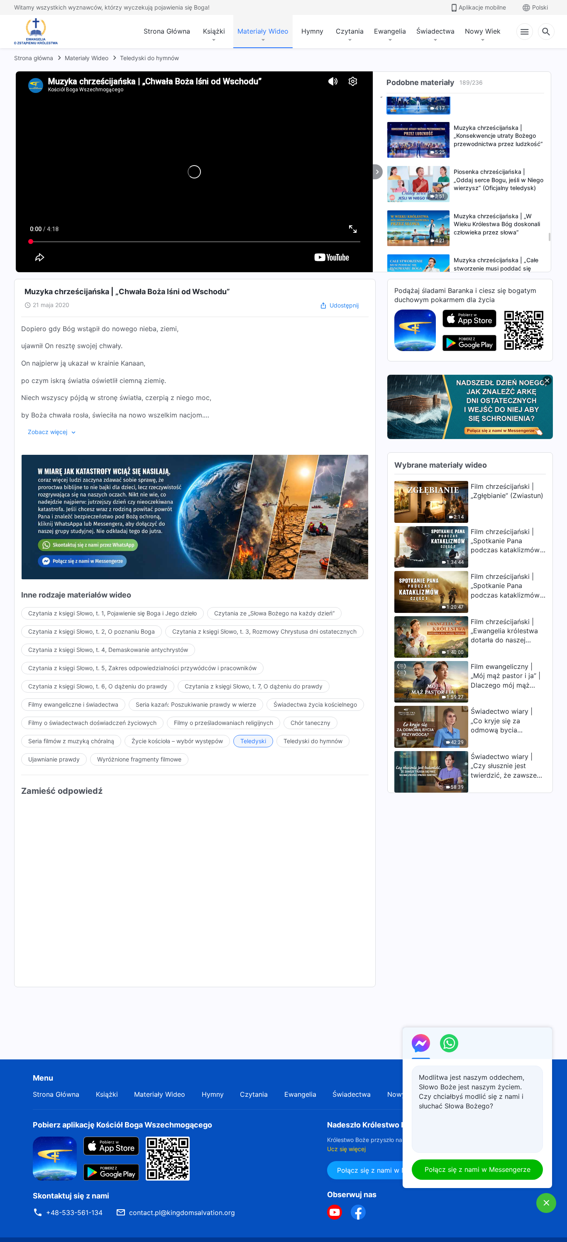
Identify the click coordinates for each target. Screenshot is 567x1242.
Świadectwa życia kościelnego (315, 704)
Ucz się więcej (346, 1148)
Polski (540, 7)
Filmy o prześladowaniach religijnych (223, 722)
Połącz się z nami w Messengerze (390, 1170)
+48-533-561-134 (74, 1212)
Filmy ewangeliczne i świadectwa (73, 704)
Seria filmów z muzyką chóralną (71, 740)
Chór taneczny (310, 722)
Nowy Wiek (483, 31)
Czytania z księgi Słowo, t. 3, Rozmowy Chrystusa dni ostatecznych (264, 631)
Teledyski (253, 740)
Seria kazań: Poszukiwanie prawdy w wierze (196, 704)
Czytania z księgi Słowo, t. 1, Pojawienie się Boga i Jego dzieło (112, 613)
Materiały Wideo (262, 31)
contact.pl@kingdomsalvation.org (182, 1212)
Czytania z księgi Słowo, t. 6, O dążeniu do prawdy (97, 686)
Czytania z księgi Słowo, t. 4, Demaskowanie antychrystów (108, 649)
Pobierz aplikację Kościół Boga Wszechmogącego (122, 1124)
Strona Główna (167, 31)
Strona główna (33, 57)
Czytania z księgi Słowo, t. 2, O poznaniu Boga (91, 631)
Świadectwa (435, 31)
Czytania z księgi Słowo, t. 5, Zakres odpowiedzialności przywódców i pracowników (142, 667)
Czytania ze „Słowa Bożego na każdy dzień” (274, 613)
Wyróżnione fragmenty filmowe (139, 759)
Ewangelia (390, 31)
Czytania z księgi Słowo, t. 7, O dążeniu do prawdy (254, 686)
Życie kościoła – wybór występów (177, 740)
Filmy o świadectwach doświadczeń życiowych (92, 722)
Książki (214, 31)
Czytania (350, 31)
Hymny (312, 31)
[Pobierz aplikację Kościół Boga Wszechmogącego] (415, 329)
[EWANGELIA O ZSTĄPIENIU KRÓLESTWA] (38, 31)
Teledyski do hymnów (149, 57)
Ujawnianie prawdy (54, 759)
